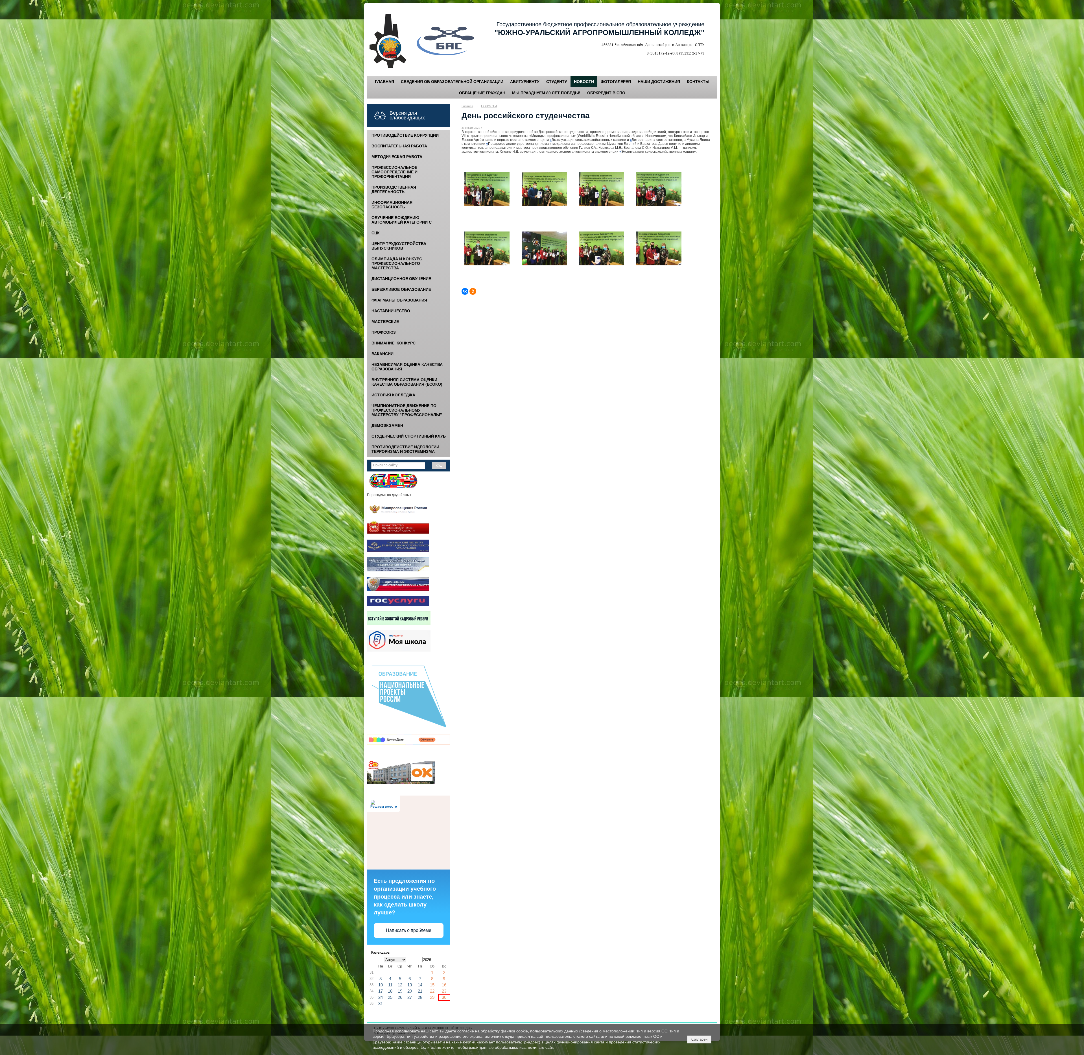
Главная (467, 106)
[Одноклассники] (472, 291)
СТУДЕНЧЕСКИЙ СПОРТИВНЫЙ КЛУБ (408, 436)
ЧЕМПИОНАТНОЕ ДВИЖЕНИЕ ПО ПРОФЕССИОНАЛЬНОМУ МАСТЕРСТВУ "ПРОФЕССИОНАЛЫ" (406, 410)
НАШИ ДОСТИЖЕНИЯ (659, 81)
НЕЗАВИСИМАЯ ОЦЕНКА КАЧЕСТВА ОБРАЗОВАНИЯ (407, 366)
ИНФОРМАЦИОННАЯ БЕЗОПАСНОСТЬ (391, 204)
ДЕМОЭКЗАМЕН (387, 425)
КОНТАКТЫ (698, 81)
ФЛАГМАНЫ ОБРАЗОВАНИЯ (399, 300)
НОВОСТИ (584, 81)
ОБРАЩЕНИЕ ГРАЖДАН (482, 93)
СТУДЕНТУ (556, 81)
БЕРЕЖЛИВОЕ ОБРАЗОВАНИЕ (401, 289)
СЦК (375, 233)
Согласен (699, 1039)
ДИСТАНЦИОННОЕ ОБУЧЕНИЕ (401, 278)
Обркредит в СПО (606, 93)
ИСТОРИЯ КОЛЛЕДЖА (393, 395)
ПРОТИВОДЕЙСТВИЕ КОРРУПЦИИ (405, 135)
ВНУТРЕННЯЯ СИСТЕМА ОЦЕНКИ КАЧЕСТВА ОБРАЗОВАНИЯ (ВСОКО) (406, 381)
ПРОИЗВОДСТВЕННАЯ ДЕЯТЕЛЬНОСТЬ (393, 189)
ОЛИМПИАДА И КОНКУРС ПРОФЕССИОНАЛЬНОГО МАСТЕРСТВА (396, 263)
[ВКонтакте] (465, 291)
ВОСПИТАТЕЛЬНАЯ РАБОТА (399, 146)
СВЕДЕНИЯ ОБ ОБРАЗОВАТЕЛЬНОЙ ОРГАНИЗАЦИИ (452, 81)
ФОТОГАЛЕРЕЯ (616, 81)
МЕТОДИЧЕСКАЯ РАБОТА (396, 156)
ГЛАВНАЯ (384, 81)
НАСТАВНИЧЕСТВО (390, 311)
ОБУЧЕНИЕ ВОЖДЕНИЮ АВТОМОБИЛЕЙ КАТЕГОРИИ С (401, 219)
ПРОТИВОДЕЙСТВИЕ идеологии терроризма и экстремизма (405, 449)
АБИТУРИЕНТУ (524, 81)
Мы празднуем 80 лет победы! (546, 93)
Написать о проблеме (408, 930)
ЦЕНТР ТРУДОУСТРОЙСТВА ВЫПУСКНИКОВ (398, 245)
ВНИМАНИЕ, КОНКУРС (393, 343)
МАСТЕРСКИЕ (385, 321)
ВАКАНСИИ (382, 353)
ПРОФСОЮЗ (383, 332)
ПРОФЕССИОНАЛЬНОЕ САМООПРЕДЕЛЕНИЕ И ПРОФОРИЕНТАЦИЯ (394, 172)
